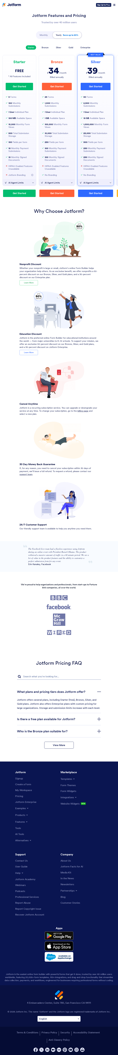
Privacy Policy (49, 1032)
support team (26, 474)
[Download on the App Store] (59, 946)
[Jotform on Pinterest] (65, 1050)
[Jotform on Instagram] (76, 1050)
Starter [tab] (31, 47)
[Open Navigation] (114, 4)
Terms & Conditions (27, 1032)
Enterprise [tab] (85, 47)
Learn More (29, 282)
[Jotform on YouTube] (71, 1050)
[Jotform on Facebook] (35, 1050)
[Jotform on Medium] (53, 1050)
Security (65, 1032)
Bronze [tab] (45, 47)
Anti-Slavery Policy (59, 1039)
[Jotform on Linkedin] (47, 1050)
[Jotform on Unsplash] (82, 1050)
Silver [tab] (58, 47)
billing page (82, 410)
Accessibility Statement (86, 1032)
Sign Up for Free (103, 5)
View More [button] (59, 745)
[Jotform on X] (41, 1050)
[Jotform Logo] (11, 5)
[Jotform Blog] (59, 1050)
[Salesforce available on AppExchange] (59, 957)
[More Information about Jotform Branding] (32, 175)
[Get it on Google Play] (59, 935)
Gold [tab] (71, 47)
